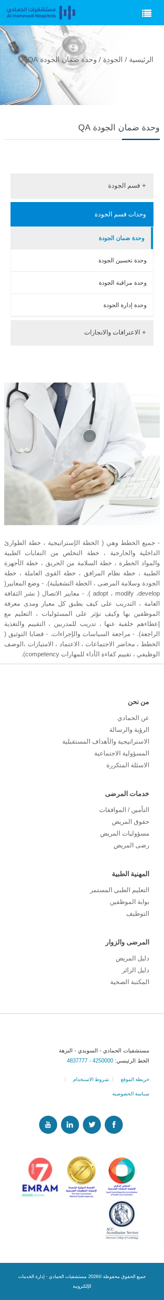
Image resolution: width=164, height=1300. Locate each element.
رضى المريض (131, 845)
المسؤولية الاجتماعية (121, 753)
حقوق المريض (130, 821)
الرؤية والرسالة (129, 729)
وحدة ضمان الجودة (122, 238)
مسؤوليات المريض (124, 833)
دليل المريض (132, 958)
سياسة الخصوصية (130, 1094)
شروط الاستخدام (91, 1079)
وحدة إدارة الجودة (125, 305)
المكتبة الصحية (129, 981)
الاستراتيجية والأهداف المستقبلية (105, 741)
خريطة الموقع (135, 1079)
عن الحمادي (133, 717)
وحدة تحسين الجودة (122, 260)
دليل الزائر (135, 970)
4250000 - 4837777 (91, 1060)
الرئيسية (141, 60)
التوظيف (137, 913)
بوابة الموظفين (129, 901)
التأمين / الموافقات (124, 809)
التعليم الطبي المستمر (119, 889)
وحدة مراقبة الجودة (123, 282)
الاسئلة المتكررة (127, 765)
